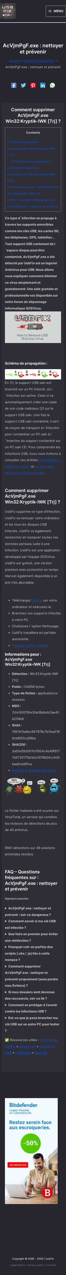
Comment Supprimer (39, 60)
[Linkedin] (42, 85)
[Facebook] (13, 85)
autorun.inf (27, 1046)
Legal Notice (17, 1265)
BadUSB (41, 1053)
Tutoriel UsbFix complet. (30, 645)
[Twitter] (23, 85)
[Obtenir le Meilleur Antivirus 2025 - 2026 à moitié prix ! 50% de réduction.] (31, 1151)
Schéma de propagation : (31, 161)
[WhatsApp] (52, 85)
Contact (51, 1265)
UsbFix (37, 600)
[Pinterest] (33, 85)
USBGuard (23, 1053)
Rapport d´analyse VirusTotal (34, 770)
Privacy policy (35, 1265)
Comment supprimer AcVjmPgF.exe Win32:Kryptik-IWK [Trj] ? (31, 148)
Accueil (14, 60)
